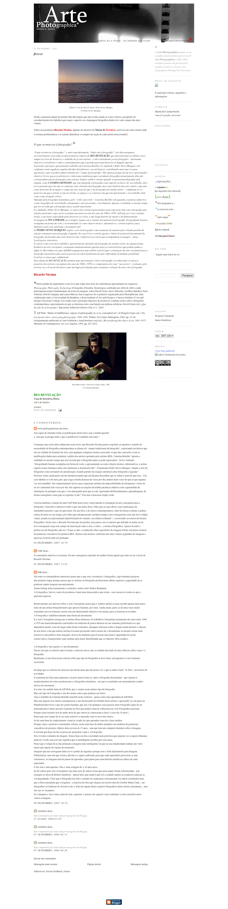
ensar (38, 53)
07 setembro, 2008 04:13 (50, 834)
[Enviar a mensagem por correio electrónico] (59, 410)
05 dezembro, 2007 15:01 (51, 564)
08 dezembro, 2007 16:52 (51, 803)
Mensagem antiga (139, 864)
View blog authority (165, 350)
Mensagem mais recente (45, 864)
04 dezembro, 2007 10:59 (51, 542)
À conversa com (165, 209)
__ (163, 181)
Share (37, 407)
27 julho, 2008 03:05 (48, 818)
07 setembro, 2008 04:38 (50, 850)
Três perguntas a (165, 203)
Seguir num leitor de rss (167, 254)
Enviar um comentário (45, 858)
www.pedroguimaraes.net (50, 428)
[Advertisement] (169, 294)
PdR (39, 572)
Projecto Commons (164, 315)
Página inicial (94, 864)
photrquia (162, 229)
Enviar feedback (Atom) (58, 871)
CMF (40, 550)
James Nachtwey (163, 320)
